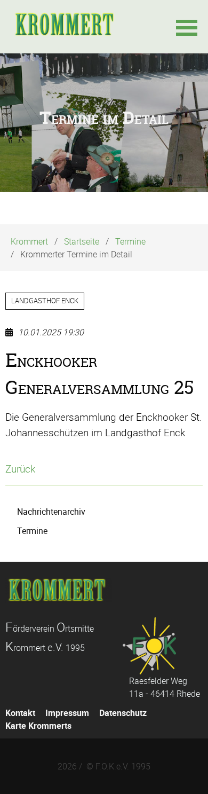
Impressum (67, 713)
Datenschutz (123, 713)
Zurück (20, 469)
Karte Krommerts (38, 726)
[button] (186, 26)
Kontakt (20, 713)
